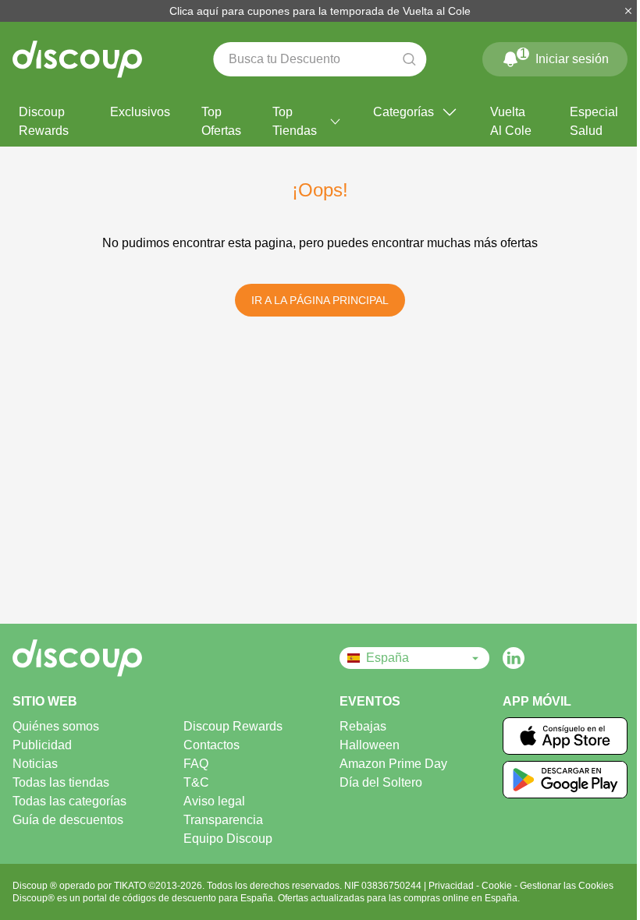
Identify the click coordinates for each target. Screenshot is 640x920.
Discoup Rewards (44, 121)
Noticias (35, 763)
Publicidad (42, 745)
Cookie (498, 885)
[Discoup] (94, 658)
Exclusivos (140, 112)
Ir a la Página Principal (320, 300)
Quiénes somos (55, 726)
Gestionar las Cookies (566, 885)
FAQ (195, 763)
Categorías (403, 112)
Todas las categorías (69, 801)
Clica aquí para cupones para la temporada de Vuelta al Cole (320, 11)
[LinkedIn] (513, 658)
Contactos (211, 745)
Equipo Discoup (227, 838)
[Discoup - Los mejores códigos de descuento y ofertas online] (77, 59)
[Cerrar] (628, 11)
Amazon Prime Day (393, 763)
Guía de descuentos (67, 819)
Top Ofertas (221, 121)
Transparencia (223, 819)
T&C (196, 782)
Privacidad (452, 885)
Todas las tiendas (60, 782)
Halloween (370, 745)
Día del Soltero (381, 782)
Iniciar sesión (565, 56)
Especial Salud (594, 121)
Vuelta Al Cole (511, 121)
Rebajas (363, 726)
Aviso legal (214, 801)
